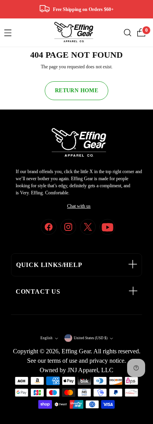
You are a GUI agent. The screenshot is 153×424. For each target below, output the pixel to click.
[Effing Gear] (73, 33)
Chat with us (79, 206)
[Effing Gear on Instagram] (68, 227)
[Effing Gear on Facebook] (48, 227)
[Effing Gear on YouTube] (107, 227)
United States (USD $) (90, 338)
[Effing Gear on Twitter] (88, 227)
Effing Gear (76, 351)
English (46, 338)
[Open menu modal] (7, 33)
